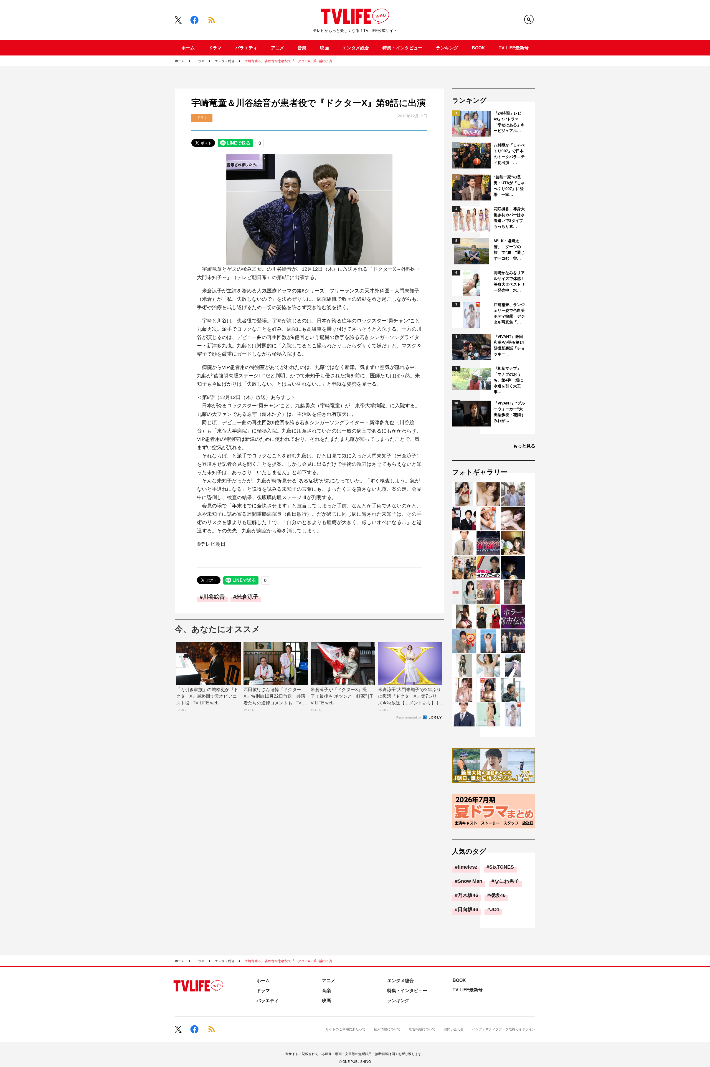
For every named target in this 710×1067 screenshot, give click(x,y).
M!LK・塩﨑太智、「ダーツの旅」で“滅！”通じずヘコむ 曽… (509, 250)
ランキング (447, 47)
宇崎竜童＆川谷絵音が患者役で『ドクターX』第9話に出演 (288, 61)
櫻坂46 (498, 895)
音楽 (302, 47)
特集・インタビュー (402, 47)
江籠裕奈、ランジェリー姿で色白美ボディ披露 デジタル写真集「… (509, 313)
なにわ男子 (506, 881)
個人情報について (387, 1029)
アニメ (277, 47)
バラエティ (246, 47)
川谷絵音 (214, 597)
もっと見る (524, 446)
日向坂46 (468, 909)
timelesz (467, 867)
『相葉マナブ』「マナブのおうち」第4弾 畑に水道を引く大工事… (508, 380)
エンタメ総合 (356, 47)
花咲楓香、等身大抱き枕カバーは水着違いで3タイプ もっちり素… (510, 218)
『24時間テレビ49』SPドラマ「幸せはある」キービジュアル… (509, 122)
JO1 (494, 909)
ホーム (188, 47)
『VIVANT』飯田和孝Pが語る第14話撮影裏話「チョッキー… (509, 345)
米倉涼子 (247, 597)
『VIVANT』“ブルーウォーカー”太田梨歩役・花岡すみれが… (509, 412)
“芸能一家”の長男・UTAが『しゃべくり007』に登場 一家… (509, 186)
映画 (324, 47)
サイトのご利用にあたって (346, 1029)
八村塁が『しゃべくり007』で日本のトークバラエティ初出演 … (509, 154)
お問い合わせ (454, 1029)
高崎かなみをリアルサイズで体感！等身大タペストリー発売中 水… (509, 281)
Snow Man (470, 881)
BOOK (478, 47)
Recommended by (409, 717)
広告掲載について (422, 1029)
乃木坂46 (468, 895)
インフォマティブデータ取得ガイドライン (503, 1029)
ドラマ (215, 47)
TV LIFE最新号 (514, 47)
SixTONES (501, 867)
